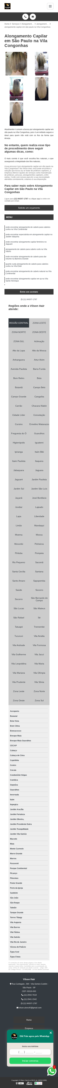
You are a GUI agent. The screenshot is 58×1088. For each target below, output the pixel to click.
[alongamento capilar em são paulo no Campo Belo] (42, 64)
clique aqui (36, 199)
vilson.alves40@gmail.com (29, 1008)
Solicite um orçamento (29, 208)
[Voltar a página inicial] (7, 6)
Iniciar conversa (30, 1060)
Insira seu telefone (30, 1046)
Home (29, 1020)
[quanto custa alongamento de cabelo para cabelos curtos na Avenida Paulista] (16, 64)
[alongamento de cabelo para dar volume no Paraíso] (16, 114)
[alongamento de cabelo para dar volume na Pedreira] (42, 89)
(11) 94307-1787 (21, 199)
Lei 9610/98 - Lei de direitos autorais (35, 969)
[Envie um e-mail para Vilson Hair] (33, 17)
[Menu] (50, 6)
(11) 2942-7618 (30, 995)
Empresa (29, 1028)
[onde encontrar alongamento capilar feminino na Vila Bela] (16, 89)
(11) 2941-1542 (30, 999)
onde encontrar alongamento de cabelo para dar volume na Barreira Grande (26, 258)
